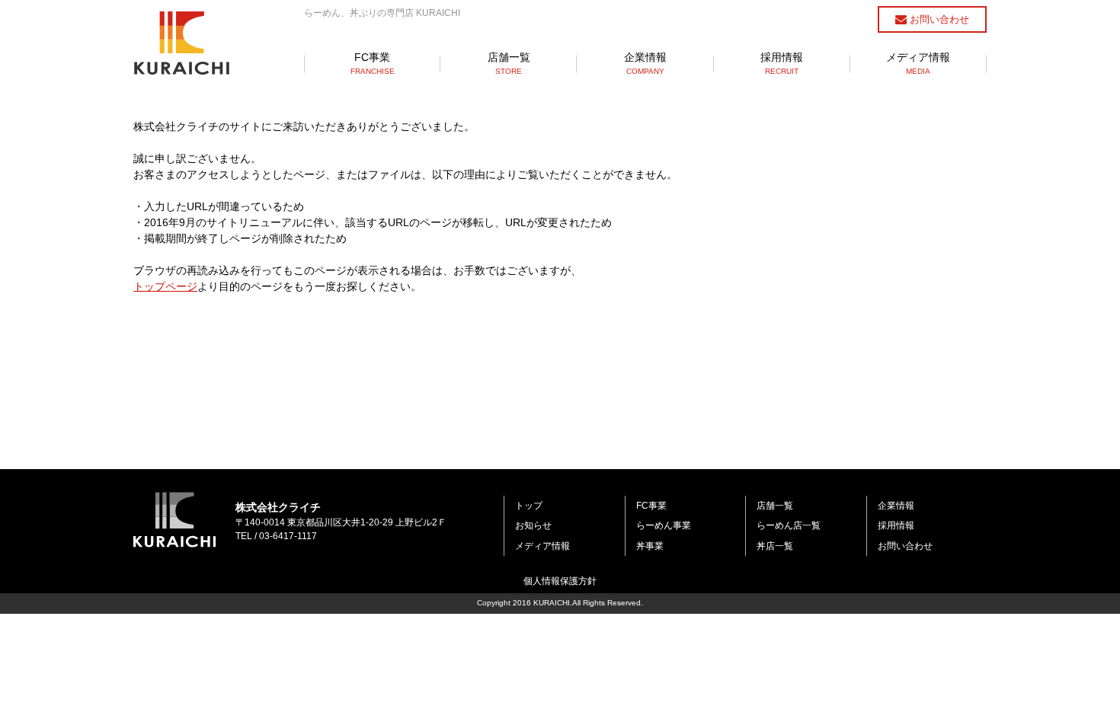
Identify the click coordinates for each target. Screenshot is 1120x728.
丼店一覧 (775, 546)
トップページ (165, 286)
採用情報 (781, 63)
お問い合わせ (938, 19)
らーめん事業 (663, 525)
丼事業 (650, 546)
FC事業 (372, 63)
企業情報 (645, 63)
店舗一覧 (509, 63)
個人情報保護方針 (560, 581)
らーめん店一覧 (789, 525)
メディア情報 (918, 63)
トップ (528, 505)
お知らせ (533, 525)
